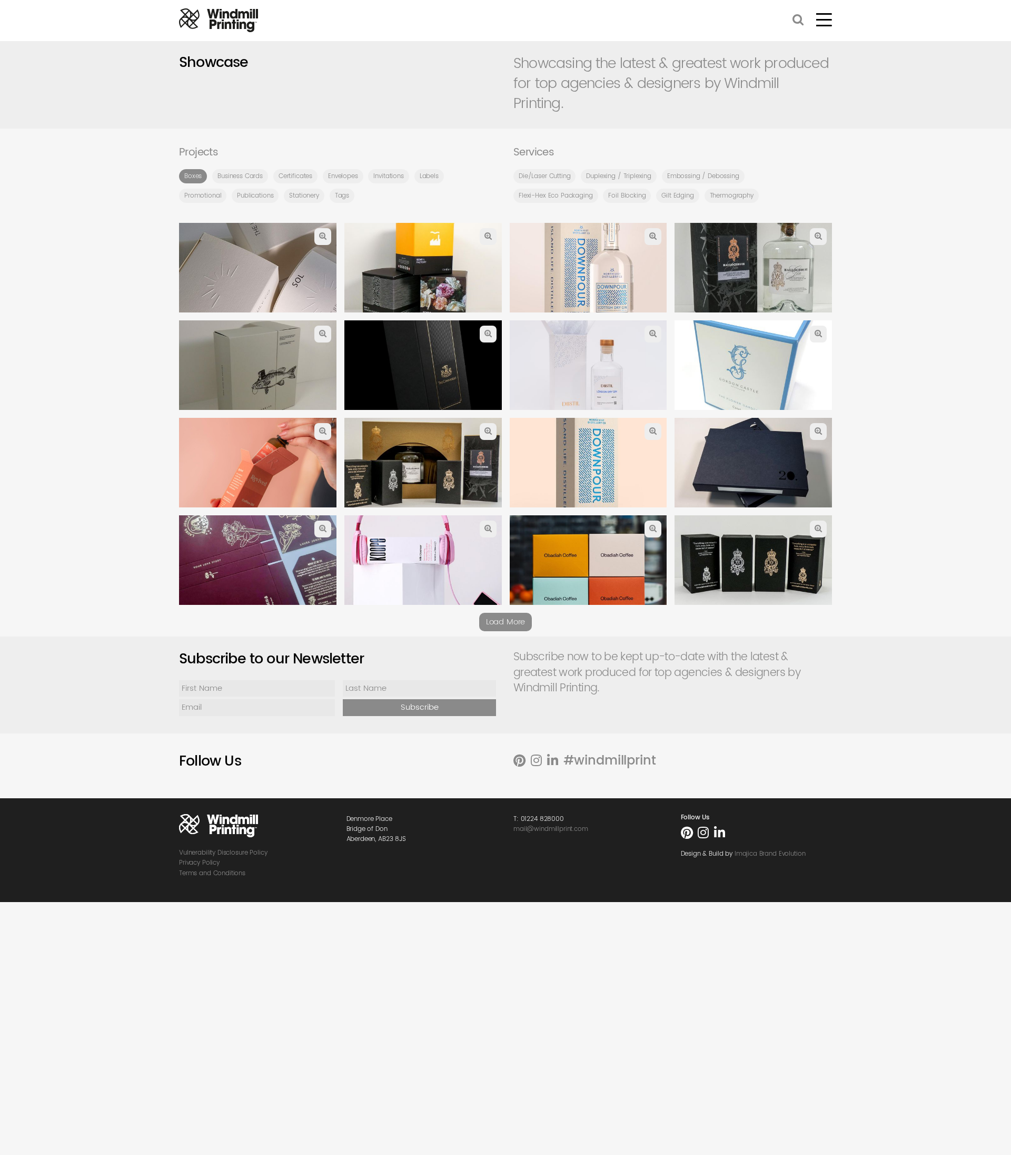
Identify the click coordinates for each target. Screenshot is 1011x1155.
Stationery (304, 196)
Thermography (732, 196)
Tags (342, 196)
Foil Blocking (627, 196)
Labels (429, 176)
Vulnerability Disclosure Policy (223, 853)
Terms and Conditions (212, 873)
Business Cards (240, 176)
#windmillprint (609, 760)
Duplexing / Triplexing (618, 176)
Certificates (295, 176)
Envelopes (343, 176)
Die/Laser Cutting (544, 176)
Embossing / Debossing (703, 176)
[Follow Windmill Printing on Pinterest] (519, 761)
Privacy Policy (199, 863)
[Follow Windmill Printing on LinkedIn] (552, 761)
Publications (255, 196)
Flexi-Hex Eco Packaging (556, 196)
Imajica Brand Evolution (770, 854)
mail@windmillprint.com (550, 829)
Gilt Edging (677, 196)
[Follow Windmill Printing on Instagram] (536, 761)
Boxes (193, 176)
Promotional (202, 196)
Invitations (388, 176)
